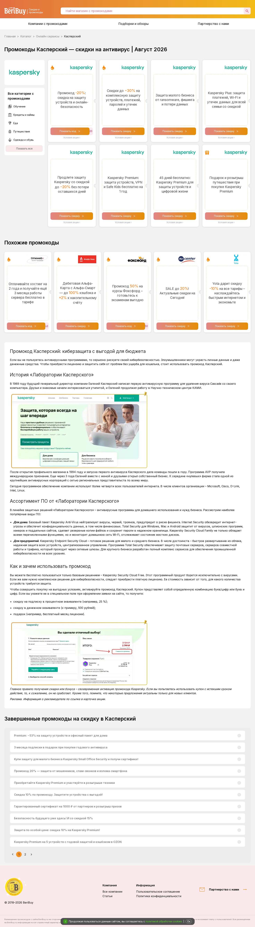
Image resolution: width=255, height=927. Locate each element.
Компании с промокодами (47, 24)
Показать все (24, 148)
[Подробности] (239, 735)
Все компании (112, 891)
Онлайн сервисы (47, 36)
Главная (10, 36)
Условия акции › (71, 137)
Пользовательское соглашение (158, 891)
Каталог (25, 36)
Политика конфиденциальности (158, 896)
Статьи (107, 896)
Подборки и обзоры (133, 24)
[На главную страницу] (18, 887)
